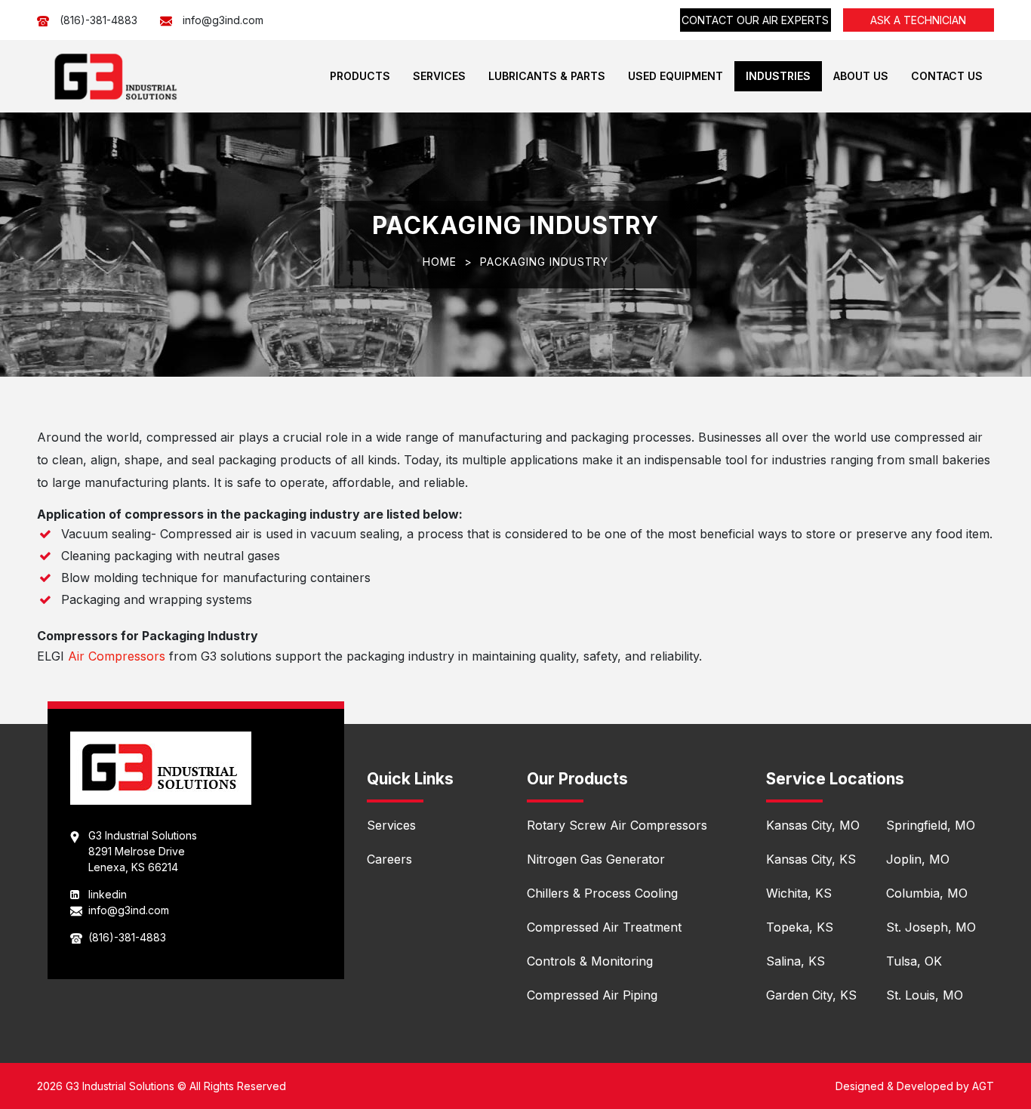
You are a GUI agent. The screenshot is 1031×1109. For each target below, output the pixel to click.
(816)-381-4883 (98, 20)
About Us (860, 75)
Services (439, 75)
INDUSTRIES (778, 75)
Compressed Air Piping (592, 995)
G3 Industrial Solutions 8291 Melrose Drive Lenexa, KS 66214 (142, 851)
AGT (983, 1086)
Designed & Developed (894, 1086)
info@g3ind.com (223, 20)
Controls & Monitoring (590, 961)
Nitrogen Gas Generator (596, 859)
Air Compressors (118, 656)
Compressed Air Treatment (604, 927)
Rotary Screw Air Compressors (617, 825)
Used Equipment (675, 75)
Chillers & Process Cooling (602, 893)
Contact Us (947, 75)
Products (360, 75)
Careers (389, 859)
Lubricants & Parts (546, 75)
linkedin (107, 894)
